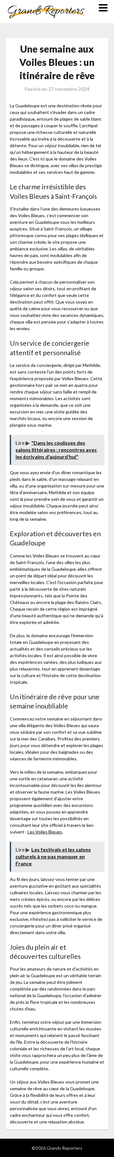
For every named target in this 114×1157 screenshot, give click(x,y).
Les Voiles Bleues (45, 831)
